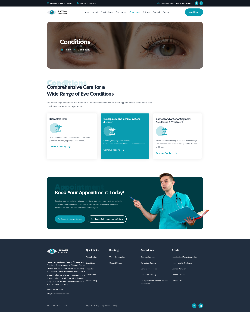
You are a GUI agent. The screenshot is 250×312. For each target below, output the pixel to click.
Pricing (166, 12)
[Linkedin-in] (201, 3)
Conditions (134, 12)
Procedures (121, 12)
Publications (107, 12)
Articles (146, 12)
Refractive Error (58, 118)
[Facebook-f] (196, 3)
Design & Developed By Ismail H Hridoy (101, 306)
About (95, 12)
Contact (156, 12)
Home (86, 12)
